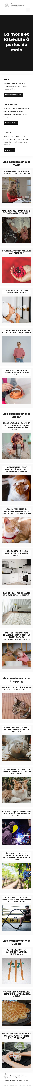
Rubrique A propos (10, 122)
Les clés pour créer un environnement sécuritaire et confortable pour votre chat (16, 511)
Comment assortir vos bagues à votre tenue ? (16, 252)
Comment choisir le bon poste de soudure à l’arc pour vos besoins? (16, 813)
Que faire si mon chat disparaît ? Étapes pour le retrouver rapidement (16, 469)
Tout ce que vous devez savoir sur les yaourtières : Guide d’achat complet (16, 1036)
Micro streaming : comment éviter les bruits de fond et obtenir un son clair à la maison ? (16, 426)
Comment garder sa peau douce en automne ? (16, 292)
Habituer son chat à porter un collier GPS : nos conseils (16, 688)
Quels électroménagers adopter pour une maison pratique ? (16, 553)
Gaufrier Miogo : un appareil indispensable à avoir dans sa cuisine (16, 994)
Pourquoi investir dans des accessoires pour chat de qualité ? (16, 729)
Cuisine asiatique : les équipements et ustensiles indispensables (17, 952)
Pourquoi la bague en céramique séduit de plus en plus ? (16, 372)
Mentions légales (10, 1080)
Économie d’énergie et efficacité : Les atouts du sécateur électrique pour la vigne (16, 856)
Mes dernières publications (13, 94)
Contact (25, 1080)
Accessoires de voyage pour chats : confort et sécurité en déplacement (16, 771)
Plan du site (19, 1080)
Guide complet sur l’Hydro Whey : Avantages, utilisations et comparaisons (16, 899)
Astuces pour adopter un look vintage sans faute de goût (16, 212)
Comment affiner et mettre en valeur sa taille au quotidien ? (16, 331)
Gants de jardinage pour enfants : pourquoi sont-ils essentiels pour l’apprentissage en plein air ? (16, 636)
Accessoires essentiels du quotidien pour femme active (16, 172)
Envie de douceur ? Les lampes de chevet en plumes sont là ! (16, 594)
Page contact (9, 150)
